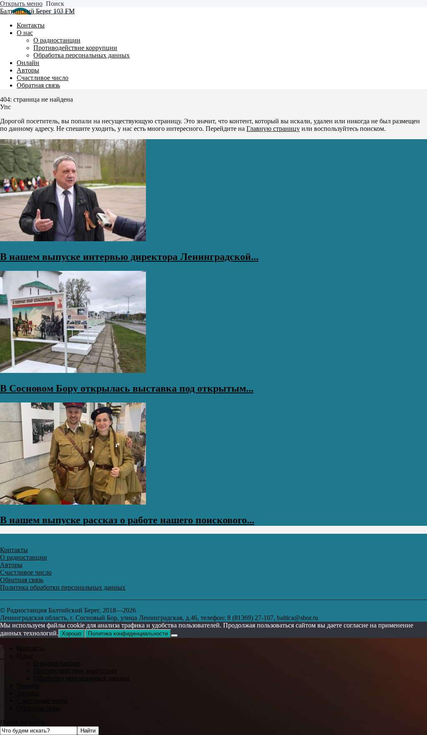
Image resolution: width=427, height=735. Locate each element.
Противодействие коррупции (75, 670)
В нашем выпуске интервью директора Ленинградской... (129, 256)
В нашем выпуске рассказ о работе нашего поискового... (127, 520)
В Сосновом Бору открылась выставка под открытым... (127, 388)
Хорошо (71, 633)
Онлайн (28, 685)
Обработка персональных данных (81, 678)
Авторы (28, 693)
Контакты (31, 648)
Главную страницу (273, 128)
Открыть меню (21, 3)
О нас (25, 655)
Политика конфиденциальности (128, 633)
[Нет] (174, 635)
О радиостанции (56, 663)
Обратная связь (38, 708)
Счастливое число (42, 700)
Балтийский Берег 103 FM (37, 11)
